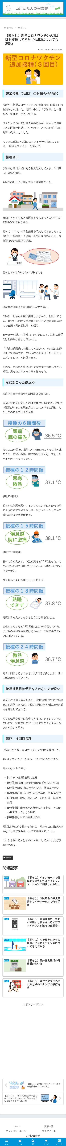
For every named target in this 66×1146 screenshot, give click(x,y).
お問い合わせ (33, 1135)
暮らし (9, 857)
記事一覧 (48, 1126)
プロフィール (49, 1131)
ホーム (17, 1126)
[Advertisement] (33, 1040)
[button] (59, 680)
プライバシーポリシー (17, 1131)
